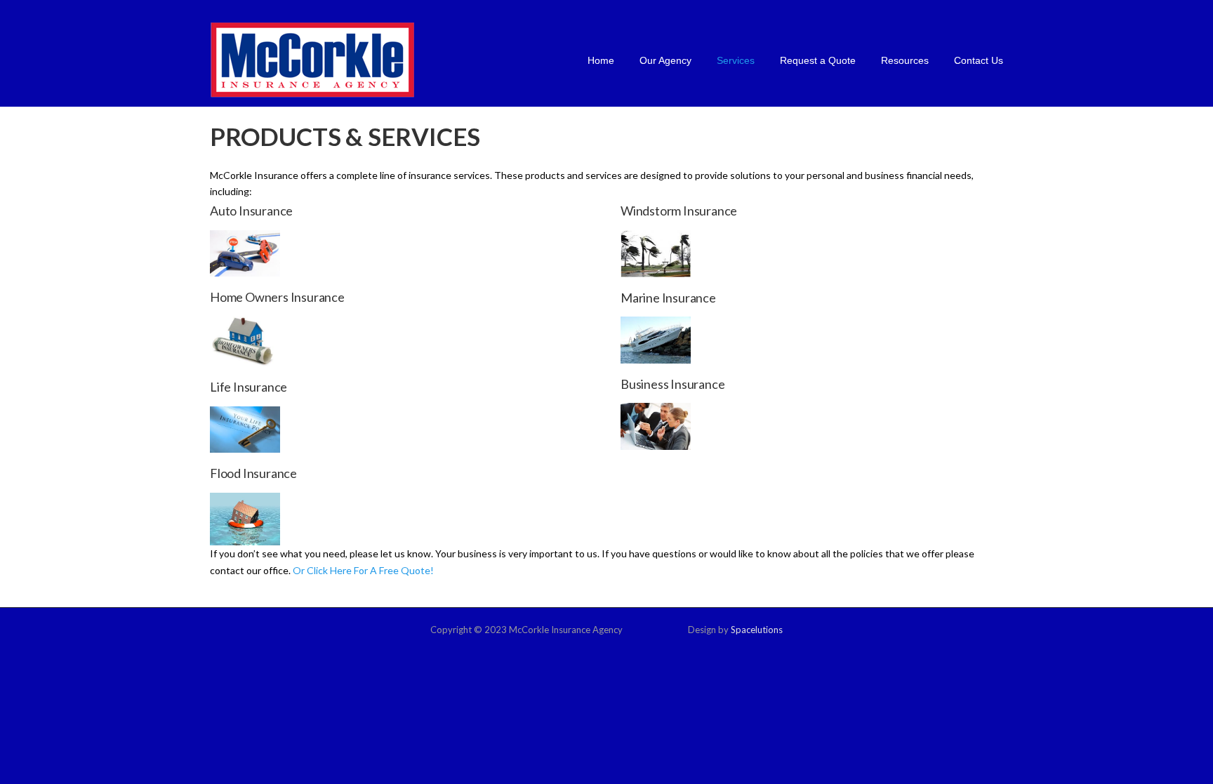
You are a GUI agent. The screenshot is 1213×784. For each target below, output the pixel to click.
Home (601, 60)
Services (736, 60)
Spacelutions (757, 629)
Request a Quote (818, 60)
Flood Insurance (253, 473)
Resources (905, 60)
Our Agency (665, 60)
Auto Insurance (251, 210)
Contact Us (978, 60)
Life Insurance (248, 386)
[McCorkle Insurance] (312, 59)
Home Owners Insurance (277, 297)
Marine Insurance (668, 297)
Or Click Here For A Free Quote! (363, 570)
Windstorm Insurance (679, 210)
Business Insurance (672, 384)
